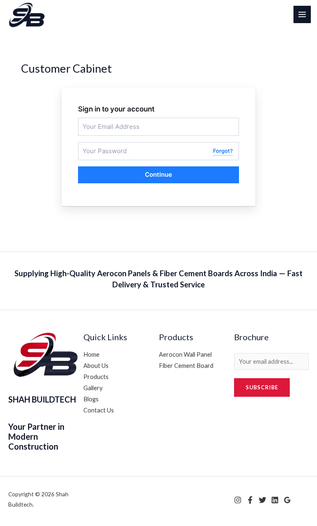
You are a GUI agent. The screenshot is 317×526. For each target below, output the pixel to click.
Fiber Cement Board (186, 365)
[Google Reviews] (287, 500)
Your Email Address (104, 121)
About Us (96, 365)
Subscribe (262, 387)
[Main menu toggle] (302, 14)
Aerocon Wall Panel (185, 354)
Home (91, 354)
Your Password (99, 145)
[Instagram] (237, 500)
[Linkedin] (275, 500)
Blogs (91, 399)
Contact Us (98, 410)
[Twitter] (262, 500)
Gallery (92, 387)
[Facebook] (250, 500)
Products (96, 376)
